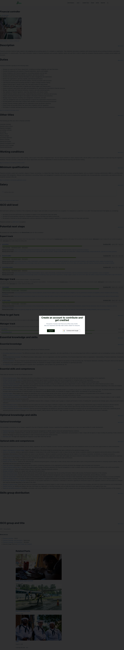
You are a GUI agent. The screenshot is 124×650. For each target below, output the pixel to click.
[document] (62, 325)
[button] (83, 317)
